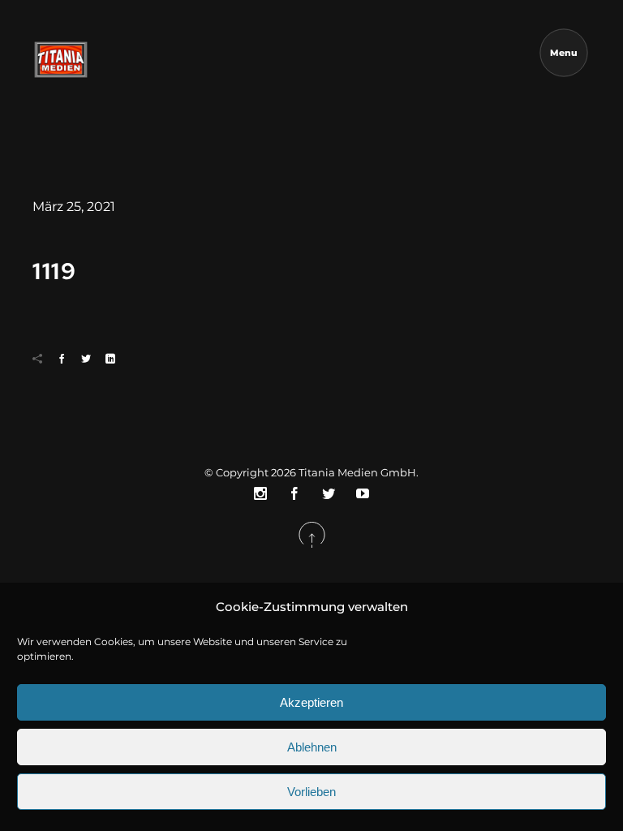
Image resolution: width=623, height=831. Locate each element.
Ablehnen (312, 747)
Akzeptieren (311, 702)
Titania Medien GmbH (357, 472)
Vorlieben (311, 792)
